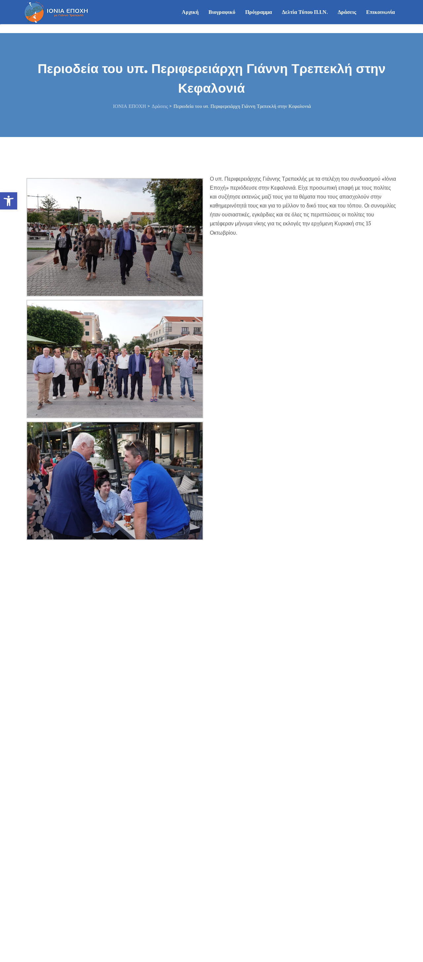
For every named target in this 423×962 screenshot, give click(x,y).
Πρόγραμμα (258, 12)
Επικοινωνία (380, 12)
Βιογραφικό (222, 12)
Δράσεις (347, 12)
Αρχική (190, 12)
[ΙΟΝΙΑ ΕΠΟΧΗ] (56, 12)
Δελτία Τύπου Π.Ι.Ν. (305, 12)
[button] (8, 200)
